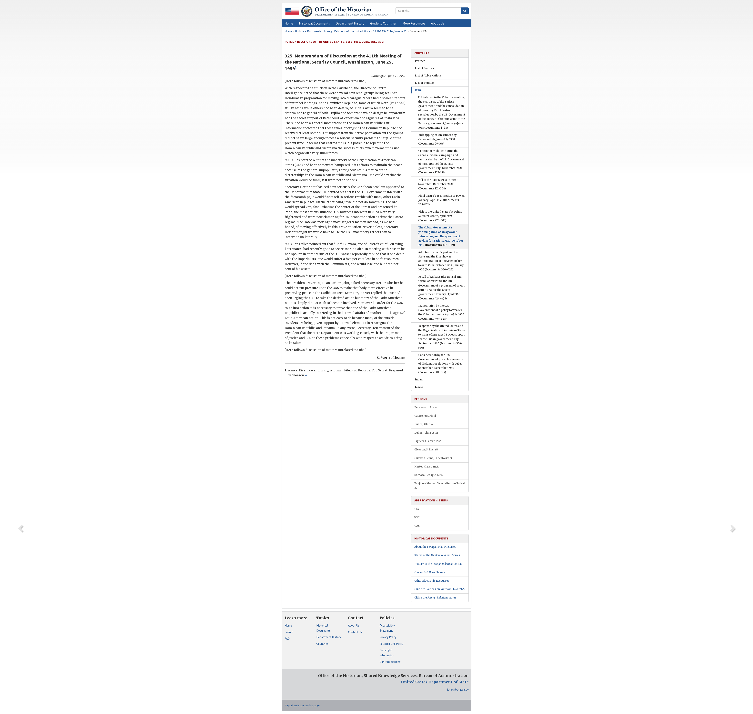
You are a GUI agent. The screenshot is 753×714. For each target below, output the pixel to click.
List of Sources (424, 68)
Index (419, 379)
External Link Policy (391, 644)
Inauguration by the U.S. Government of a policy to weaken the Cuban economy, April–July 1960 (441, 312)
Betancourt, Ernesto (427, 407)
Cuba (418, 90)
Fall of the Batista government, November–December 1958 (438, 184)
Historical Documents (323, 628)
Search (289, 632)
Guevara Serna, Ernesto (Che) (433, 458)
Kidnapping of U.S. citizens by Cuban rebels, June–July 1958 (437, 139)
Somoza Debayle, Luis (428, 475)
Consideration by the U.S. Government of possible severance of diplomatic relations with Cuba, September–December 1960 (440, 363)
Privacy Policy (388, 637)
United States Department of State (435, 682)
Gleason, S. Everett (426, 449)
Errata (419, 386)
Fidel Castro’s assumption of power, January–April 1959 (441, 200)
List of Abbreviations (428, 75)
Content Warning (390, 662)
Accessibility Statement (387, 628)
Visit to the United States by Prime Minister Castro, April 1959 (440, 216)
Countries (322, 644)
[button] (314, 23)
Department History (328, 637)
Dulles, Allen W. (424, 424)
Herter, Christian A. (426, 466)
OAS (417, 526)
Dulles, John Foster (426, 432)
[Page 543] (397, 313)
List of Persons (424, 83)
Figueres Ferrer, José (427, 441)
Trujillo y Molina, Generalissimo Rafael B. (439, 485)
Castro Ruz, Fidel (425, 415)
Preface (420, 61)
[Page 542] (397, 103)
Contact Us (355, 632)
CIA (416, 509)
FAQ (287, 638)
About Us (353, 625)
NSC (416, 517)
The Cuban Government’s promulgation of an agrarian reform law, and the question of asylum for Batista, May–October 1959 (440, 236)
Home (288, 625)
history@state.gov (457, 689)
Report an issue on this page (302, 705)
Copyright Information (387, 652)
